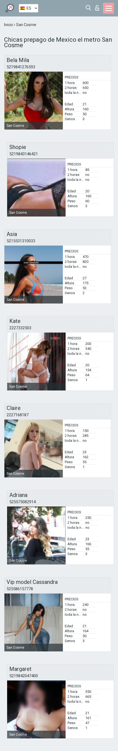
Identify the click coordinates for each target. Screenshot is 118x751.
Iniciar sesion (98, 6)
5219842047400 (23, 675)
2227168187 (18, 414)
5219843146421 (23, 153)
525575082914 (22, 501)
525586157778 (20, 588)
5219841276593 (21, 66)
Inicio (9, 24)
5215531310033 (21, 240)
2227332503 (20, 327)
